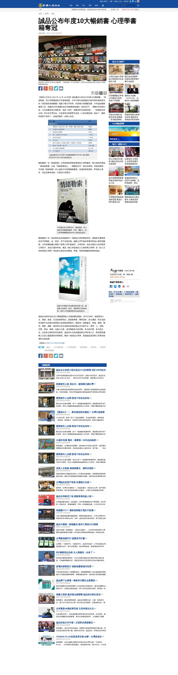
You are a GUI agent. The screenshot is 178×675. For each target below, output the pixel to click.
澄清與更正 (129, 294)
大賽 (110, 1)
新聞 (77, 5)
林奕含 (94, 347)
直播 (70, 5)
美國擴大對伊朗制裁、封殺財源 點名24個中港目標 (71, 9)
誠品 (48, 347)
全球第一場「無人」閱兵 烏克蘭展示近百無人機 (110, 9)
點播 (96, 5)
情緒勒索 (83, 347)
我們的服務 (130, 292)
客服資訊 (119, 294)
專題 (90, 5)
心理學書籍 (71, 347)
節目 (83, 5)
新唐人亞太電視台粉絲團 (55, 343)
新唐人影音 (103, 1)
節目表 (126, 1)
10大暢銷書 (58, 347)
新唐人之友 (118, 1)
